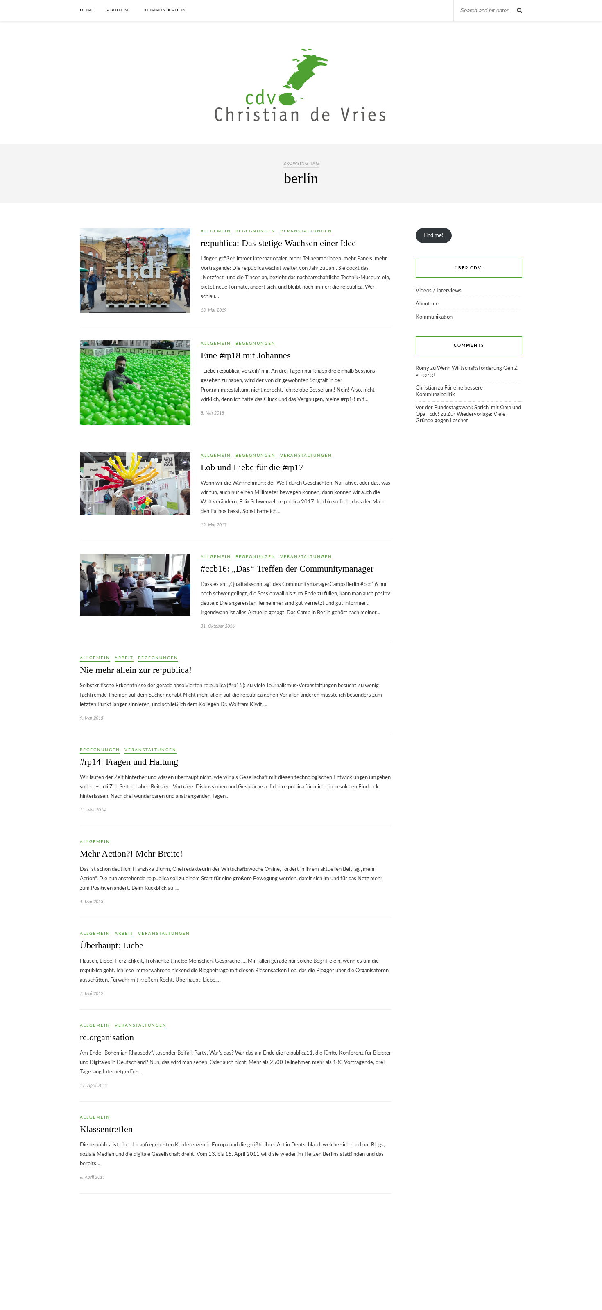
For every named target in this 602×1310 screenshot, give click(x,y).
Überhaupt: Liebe (111, 945)
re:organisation (107, 1037)
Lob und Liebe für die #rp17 (252, 467)
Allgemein (216, 231)
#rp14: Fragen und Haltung (129, 761)
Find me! (433, 235)
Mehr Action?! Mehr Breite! (131, 853)
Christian (426, 388)
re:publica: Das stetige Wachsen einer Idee (278, 243)
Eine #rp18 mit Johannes (246, 355)
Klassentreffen (106, 1129)
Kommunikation (165, 10)
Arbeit (124, 658)
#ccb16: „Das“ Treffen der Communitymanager (287, 568)
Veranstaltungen (306, 231)
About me (119, 10)
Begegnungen (255, 231)
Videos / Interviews (439, 291)
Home (87, 10)
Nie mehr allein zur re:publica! (136, 670)
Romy (422, 368)
